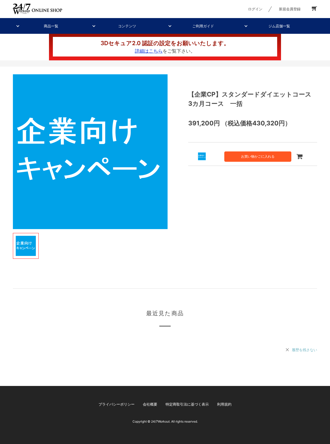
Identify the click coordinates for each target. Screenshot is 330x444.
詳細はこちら (149, 51)
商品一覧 (51, 26)
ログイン (255, 9)
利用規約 (224, 404)
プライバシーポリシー (116, 404)
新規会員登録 (290, 9)
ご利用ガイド (203, 26)
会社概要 (150, 404)
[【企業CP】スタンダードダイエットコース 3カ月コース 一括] (90, 151)
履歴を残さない (304, 350)
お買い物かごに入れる (258, 156)
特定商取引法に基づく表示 (187, 404)
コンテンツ (127, 26)
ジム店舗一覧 (279, 26)
